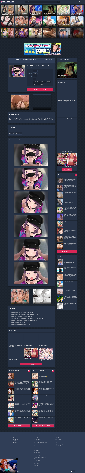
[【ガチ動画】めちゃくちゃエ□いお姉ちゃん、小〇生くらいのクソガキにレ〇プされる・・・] (76, 33)
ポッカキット (36, 445)
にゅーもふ (36, 435)
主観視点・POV (36, 84)
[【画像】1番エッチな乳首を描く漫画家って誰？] (67, 306)
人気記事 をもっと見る (67, 251)
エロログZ (36, 462)
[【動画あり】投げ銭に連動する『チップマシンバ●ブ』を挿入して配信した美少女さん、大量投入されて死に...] (63, 33)
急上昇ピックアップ (16, 442)
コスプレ (56, 447)
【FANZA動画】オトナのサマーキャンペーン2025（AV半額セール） (23, 314)
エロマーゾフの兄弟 (37, 460)
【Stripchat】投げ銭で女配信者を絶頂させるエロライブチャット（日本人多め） (25, 318)
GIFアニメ (11, 133)
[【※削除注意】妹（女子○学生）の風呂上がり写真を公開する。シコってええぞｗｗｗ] (67, 291)
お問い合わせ (15, 439)
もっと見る (32, 364)
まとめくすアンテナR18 (38, 467)
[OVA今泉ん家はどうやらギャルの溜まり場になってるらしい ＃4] (16, 339)
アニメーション (43, 81)
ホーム (14, 435)
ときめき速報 (36, 453)
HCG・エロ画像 (58, 439)
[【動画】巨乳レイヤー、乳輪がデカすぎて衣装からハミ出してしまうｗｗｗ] (76, 10)
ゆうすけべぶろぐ (37, 452)
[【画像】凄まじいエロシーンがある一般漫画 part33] (42, 296)
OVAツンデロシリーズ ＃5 (13, 359)
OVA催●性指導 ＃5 (27, 358)
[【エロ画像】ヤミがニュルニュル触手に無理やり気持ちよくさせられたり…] (35, 21)
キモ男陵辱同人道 (37, 450)
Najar (34, 78)
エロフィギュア (58, 445)
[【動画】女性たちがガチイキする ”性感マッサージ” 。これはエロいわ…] (49, 33)
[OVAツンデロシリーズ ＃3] (46, 339)
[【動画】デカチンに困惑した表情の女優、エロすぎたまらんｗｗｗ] (63, 21)
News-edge (36, 465)
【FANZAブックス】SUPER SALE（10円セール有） (20, 316)
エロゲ (56, 442)
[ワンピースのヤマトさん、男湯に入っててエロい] (63, 10)
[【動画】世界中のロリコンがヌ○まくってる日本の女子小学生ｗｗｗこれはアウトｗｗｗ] (76, 21)
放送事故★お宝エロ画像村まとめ (40, 457)
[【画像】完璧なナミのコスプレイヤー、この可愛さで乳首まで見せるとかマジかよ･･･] (7, 33)
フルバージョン (17, 133)
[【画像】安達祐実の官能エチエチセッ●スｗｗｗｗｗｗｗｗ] (49, 10)
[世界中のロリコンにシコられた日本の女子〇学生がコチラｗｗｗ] (21, 10)
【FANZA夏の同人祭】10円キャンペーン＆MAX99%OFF (21, 312)
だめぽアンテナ (37, 440)
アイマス (35, 76)
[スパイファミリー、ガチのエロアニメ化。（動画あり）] (7, 21)
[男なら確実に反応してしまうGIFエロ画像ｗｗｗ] (35, 33)
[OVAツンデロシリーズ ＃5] (16, 353)
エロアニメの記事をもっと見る (44, 425)
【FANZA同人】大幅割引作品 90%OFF (17, 322)
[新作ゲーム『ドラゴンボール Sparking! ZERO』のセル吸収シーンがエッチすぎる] (67, 298)
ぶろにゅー (36, 444)
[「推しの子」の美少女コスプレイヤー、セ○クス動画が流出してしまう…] (35, 10)
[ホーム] (72, 471)
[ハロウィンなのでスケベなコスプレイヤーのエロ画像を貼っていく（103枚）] (7, 10)
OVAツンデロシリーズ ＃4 (28, 345)
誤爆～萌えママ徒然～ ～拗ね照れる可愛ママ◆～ (46, 360)
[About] (79, 2)
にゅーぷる (36, 437)
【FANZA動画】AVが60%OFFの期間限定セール (19, 324)
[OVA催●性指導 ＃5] (31, 353)
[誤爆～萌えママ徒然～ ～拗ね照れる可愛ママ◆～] (46, 353)
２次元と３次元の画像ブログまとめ (40, 442)
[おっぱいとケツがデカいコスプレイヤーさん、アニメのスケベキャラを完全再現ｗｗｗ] (42, 102)
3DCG (56, 435)
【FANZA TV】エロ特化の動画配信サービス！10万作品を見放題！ (23, 320)
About (14, 437)
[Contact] (83, 2)
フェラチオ (48, 81)
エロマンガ (57, 437)
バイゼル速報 (36, 463)
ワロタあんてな (37, 439)
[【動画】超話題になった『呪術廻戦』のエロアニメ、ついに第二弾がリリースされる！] (20, 102)
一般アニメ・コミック (59, 444)
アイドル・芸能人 (36, 81)
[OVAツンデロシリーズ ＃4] (31, 339)
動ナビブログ (36, 458)
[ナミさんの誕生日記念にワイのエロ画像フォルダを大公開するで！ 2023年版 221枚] (49, 21)
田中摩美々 (35, 73)
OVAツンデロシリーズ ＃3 (43, 345)
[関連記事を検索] (29, 371)
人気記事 (14, 440)
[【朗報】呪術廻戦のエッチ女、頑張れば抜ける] (67, 269)
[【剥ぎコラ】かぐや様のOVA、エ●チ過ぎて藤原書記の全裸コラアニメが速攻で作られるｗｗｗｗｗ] (67, 276)
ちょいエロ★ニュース (38, 448)
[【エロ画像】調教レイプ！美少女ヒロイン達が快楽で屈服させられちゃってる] (21, 33)
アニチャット (36, 447)
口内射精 (41, 84)
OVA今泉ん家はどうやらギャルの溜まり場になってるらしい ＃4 (16, 346)
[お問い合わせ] (74, 471)
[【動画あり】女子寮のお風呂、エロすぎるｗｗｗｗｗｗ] (21, 21)
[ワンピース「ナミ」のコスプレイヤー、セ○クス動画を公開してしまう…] (8, 466)
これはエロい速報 (37, 455)
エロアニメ (35, 70)
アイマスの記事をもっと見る (19, 425)
